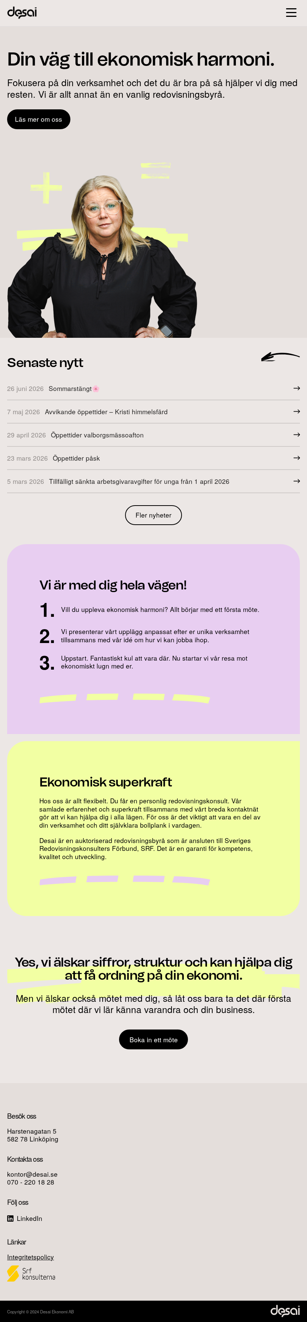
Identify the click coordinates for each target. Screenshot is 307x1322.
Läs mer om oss (38, 119)
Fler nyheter (153, 514)
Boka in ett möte (154, 1039)
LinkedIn (28, 1218)
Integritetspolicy (30, 1256)
